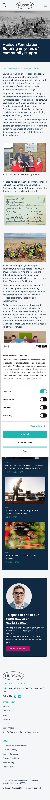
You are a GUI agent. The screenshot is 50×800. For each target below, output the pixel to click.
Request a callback (18, 648)
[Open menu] (45, 5)
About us (6, 711)
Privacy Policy (8, 762)
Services (6, 706)
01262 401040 (16, 622)
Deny (25, 451)
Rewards (6, 719)
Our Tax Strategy (10, 750)
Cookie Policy (8, 767)
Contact (6, 724)
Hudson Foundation (34, 74)
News (5, 715)
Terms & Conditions (11, 758)
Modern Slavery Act (11, 754)
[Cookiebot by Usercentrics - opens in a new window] (36, 346)
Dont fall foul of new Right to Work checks (20, 732)
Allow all (25, 434)
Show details (36, 426)
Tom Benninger (10, 106)
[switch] (43, 399)
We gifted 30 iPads (31, 126)
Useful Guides (8, 728)
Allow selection (25, 443)
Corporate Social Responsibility (16, 745)
